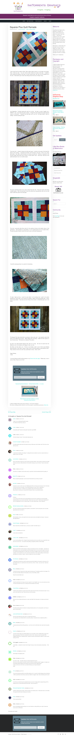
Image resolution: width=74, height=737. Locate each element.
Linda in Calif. (15, 537)
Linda (14, 427)
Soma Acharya (22, 29)
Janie (14, 418)
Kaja (14, 514)
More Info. (46, 405)
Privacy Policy (29, 734)
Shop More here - (56, 98)
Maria (14, 622)
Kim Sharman (15, 558)
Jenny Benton (15, 459)
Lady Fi (14, 530)
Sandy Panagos (16, 523)
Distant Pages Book (57, 172)
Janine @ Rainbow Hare (18, 614)
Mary (14, 568)
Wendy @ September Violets (18, 688)
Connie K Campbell (17, 441)
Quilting (30, 29)
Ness (14, 450)
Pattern (27, 29)
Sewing (33, 29)
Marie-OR (15, 476)
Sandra (14, 631)
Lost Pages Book (57, 168)
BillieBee (15, 651)
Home (50, 21)
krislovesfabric (16, 546)
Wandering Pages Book (58, 170)
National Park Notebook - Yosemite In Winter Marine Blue (58, 112)
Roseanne (15, 494)
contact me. (55, 90)
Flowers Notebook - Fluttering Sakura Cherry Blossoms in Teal (59, 128)
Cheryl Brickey (16, 588)
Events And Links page (35, 358)
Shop (24, 21)
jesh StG (14, 483)
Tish (14, 670)
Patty (14, 696)
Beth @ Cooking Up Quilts (18, 506)
